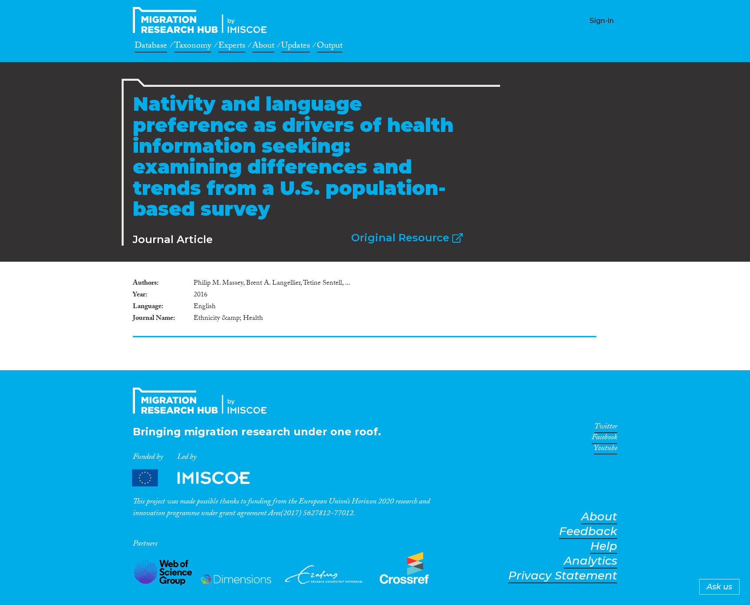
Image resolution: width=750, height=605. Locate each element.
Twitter (605, 428)
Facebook (604, 439)
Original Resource (401, 237)
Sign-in (601, 20)
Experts (231, 47)
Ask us (719, 587)
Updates (295, 47)
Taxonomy (192, 47)
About (263, 47)
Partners (198, 477)
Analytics (590, 561)
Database (151, 47)
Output (329, 47)
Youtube (605, 449)
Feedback (588, 531)
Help (603, 546)
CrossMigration (202, 20)
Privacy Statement (562, 575)
